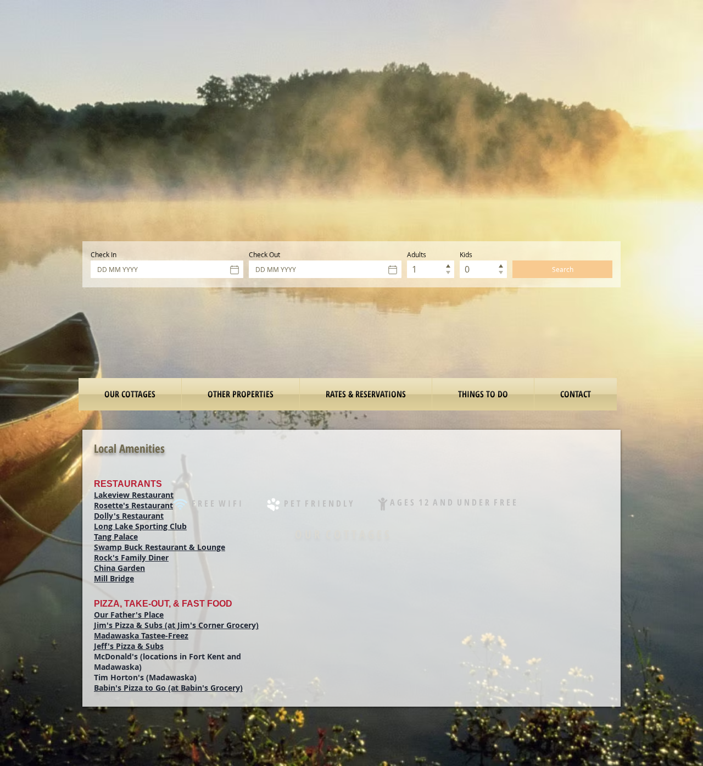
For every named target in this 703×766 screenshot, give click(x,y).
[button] (483, 394)
